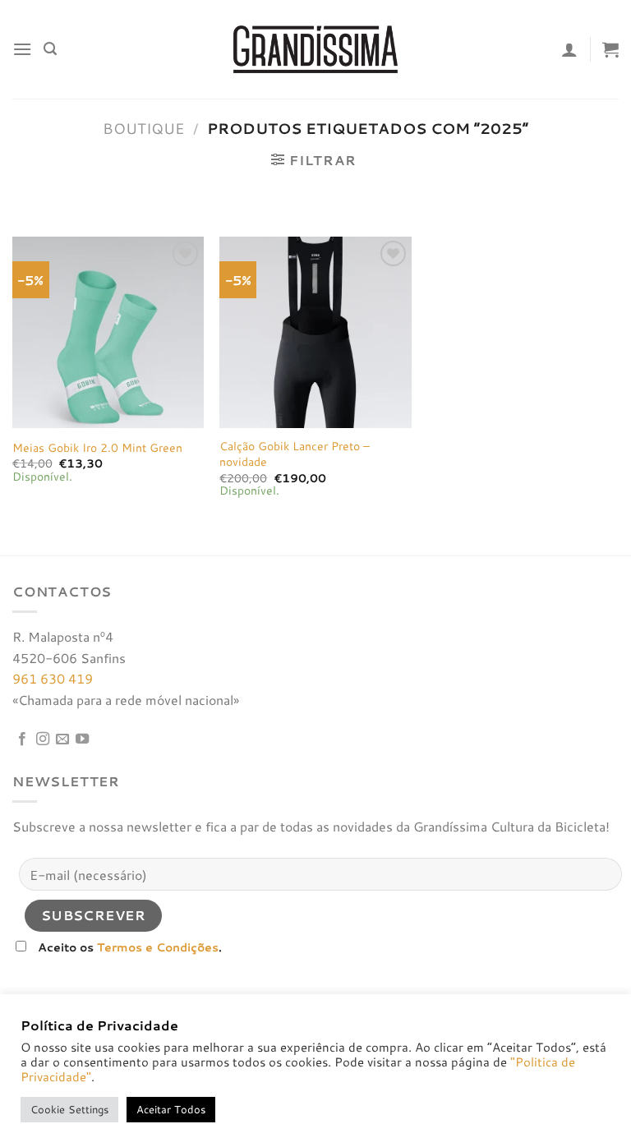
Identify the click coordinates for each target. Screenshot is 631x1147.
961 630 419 (52, 678)
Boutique (143, 128)
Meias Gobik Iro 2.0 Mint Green (97, 448)
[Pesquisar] (50, 49)
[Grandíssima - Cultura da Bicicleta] (315, 48)
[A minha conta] (569, 49)
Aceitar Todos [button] (170, 1109)
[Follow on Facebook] (22, 739)
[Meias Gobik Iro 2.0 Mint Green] (108, 332)
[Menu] (22, 49)
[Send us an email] (62, 739)
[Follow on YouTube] (82, 739)
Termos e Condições (158, 947)
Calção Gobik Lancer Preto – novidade (294, 454)
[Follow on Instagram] (42, 739)
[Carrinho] (610, 49)
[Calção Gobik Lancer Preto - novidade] (315, 332)
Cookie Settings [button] (69, 1109)
